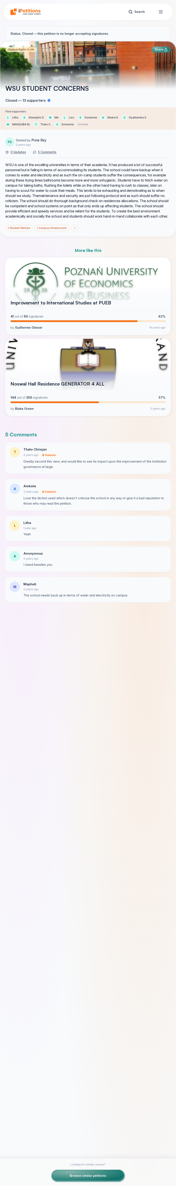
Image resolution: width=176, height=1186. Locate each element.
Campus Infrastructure (52, 228)
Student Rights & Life (21, 49)
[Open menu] (160, 12)
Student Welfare (19, 228)
